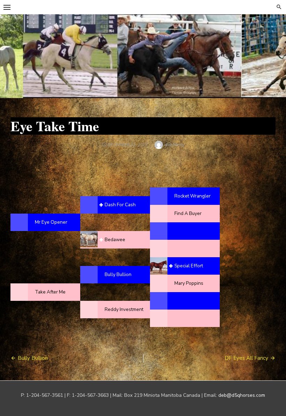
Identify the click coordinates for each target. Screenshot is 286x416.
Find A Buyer (188, 213)
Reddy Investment (124, 309)
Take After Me (50, 292)
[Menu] (7, 7)
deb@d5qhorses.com (241, 395)
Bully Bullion (118, 274)
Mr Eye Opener (51, 222)
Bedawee (115, 239)
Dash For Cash (120, 204)
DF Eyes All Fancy (246, 358)
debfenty (175, 144)
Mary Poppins (188, 283)
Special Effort (188, 265)
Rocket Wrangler (192, 196)
